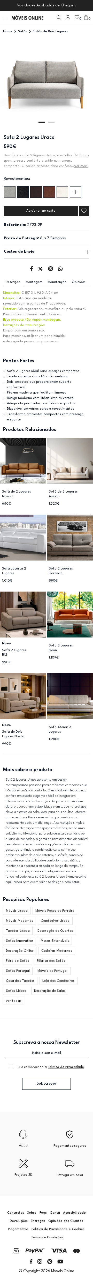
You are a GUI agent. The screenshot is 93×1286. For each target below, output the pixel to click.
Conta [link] (55, 1212)
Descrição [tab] (13, 282)
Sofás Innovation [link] (19, 941)
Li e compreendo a (51, 1067)
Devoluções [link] (19, 1221)
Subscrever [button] (46, 1084)
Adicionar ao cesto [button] (41, 210)
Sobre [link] (31, 1212)
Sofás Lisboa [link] (16, 991)
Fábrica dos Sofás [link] (51, 961)
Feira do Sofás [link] (17, 961)
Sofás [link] (22, 31)
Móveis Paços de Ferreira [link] (54, 910)
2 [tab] (51, 122)
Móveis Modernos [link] (19, 920)
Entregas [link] (38, 1221)
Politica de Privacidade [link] (66, 1067)
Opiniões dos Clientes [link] (65, 1221)
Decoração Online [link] (20, 951)
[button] (5, 17)
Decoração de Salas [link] (49, 991)
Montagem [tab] (34, 282)
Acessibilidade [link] (74, 1212)
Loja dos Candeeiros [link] (58, 981)
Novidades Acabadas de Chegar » (46, 5)
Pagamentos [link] (18, 1229)
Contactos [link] (15, 1212)
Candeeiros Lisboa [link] (55, 920)
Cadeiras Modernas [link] (56, 951)
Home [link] (7, 31)
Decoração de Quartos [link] (55, 930)
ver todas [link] (13, 1001)
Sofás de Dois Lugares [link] (50, 31)
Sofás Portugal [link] (18, 971)
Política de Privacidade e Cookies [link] (58, 1229)
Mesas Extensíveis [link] (55, 941)
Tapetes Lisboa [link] (18, 930)
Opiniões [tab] (79, 282)
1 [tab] (41, 122)
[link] (27, 17)
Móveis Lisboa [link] (17, 910)
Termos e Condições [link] (47, 1237)
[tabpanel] (46, 84)
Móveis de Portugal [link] (52, 971)
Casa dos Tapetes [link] (20, 981)
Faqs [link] (43, 1212)
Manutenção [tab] (57, 282)
